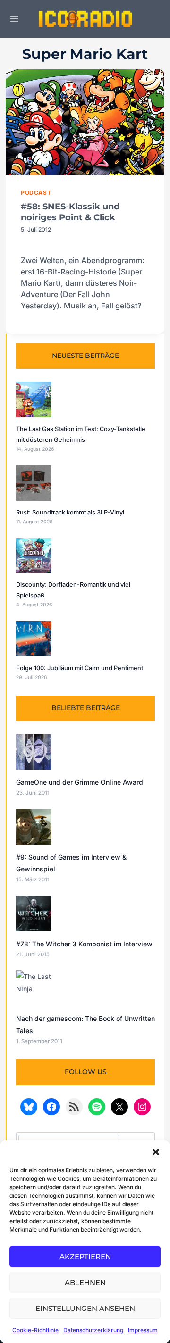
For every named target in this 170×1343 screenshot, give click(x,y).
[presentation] (85, 122)
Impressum (143, 1330)
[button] (156, 1152)
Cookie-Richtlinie (35, 1330)
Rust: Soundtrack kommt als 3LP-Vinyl (70, 512)
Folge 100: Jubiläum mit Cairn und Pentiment (79, 668)
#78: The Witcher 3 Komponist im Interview (84, 944)
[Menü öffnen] (14, 18)
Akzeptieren (85, 1256)
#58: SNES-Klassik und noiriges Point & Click (70, 212)
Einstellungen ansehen (85, 1308)
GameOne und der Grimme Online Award (79, 782)
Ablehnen (85, 1282)
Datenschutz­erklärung (93, 1330)
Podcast (36, 192)
